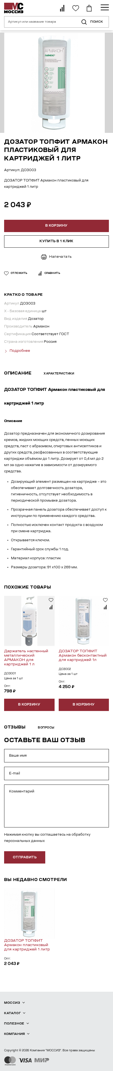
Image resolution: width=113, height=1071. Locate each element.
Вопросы (46, 728)
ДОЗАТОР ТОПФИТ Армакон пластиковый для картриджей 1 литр (27, 945)
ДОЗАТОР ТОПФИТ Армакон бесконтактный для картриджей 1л (83, 655)
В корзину (29, 704)
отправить (24, 857)
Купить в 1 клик (56, 241)
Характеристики (59, 374)
